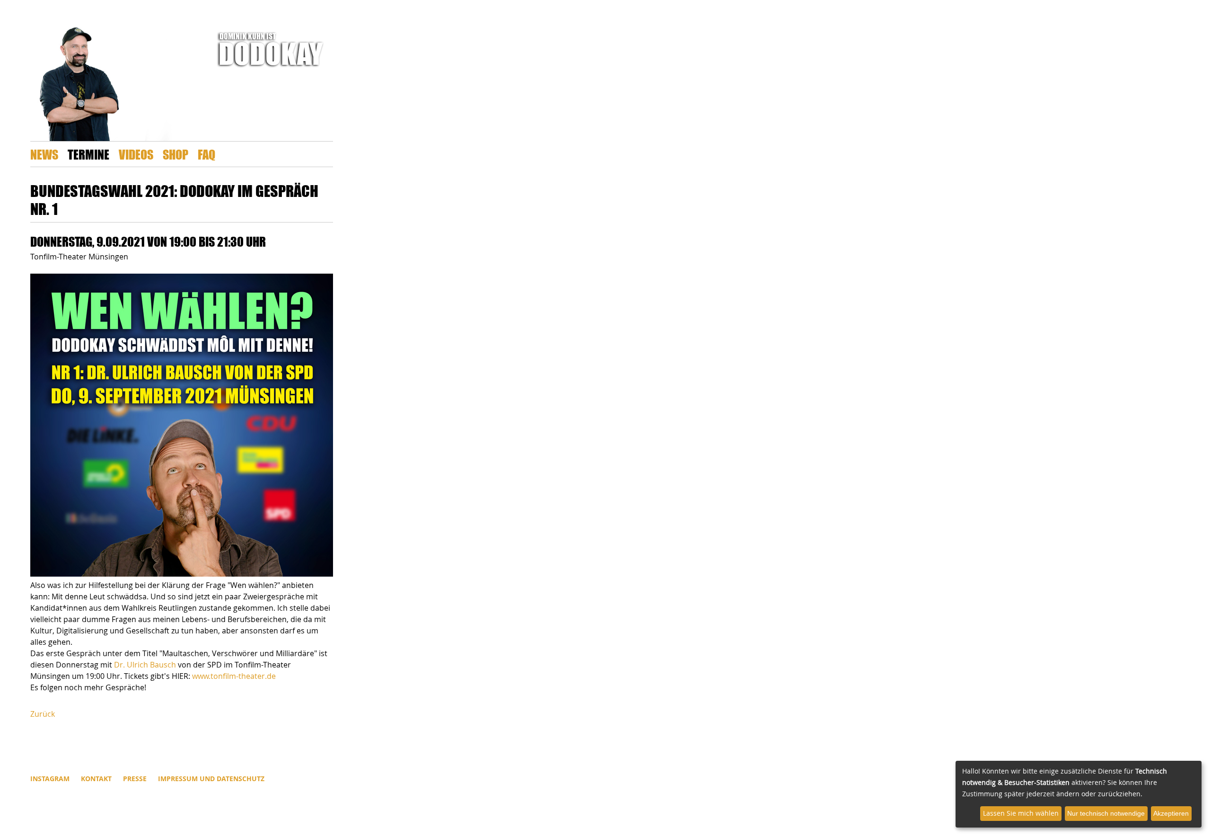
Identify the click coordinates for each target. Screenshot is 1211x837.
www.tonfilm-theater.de (234, 676)
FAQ (206, 154)
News (44, 154)
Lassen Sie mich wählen (1021, 813)
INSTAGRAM (50, 778)
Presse (135, 778)
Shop (175, 154)
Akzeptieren (1171, 813)
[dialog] (1079, 794)
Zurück (42, 714)
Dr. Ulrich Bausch (145, 664)
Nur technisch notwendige (1106, 813)
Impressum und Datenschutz (211, 778)
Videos (136, 154)
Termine (88, 154)
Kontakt (96, 778)
